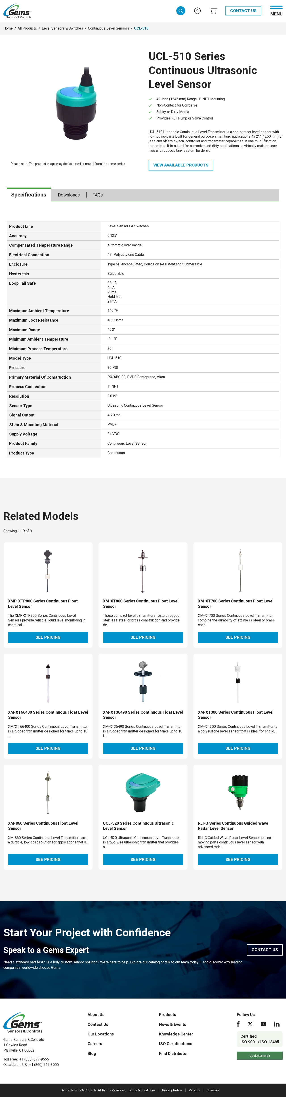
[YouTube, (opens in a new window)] (263, 1024)
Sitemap (213, 1090)
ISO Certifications (175, 1043)
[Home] (22, 1022)
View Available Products (180, 165)
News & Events (172, 1024)
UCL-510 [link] (141, 28)
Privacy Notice (172, 1090)
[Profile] (197, 10)
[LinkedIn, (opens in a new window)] (277, 1024)
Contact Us (243, 10)
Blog (92, 1053)
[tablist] (143, 195)
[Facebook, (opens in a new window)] (238, 1024)
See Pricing (48, 637)
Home (8, 28)
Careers (95, 1043)
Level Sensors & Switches (62, 28)
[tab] (29, 195)
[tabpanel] (143, 339)
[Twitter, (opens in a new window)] (250, 1024)
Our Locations (101, 1034)
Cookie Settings (260, 1055)
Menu (276, 13)
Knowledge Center (176, 1034)
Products (167, 1014)
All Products (27, 28)
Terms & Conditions (142, 1090)
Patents (194, 1090)
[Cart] (213, 10)
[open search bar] (180, 10)
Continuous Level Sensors (108, 28)
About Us (96, 1014)
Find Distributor (173, 1053)
